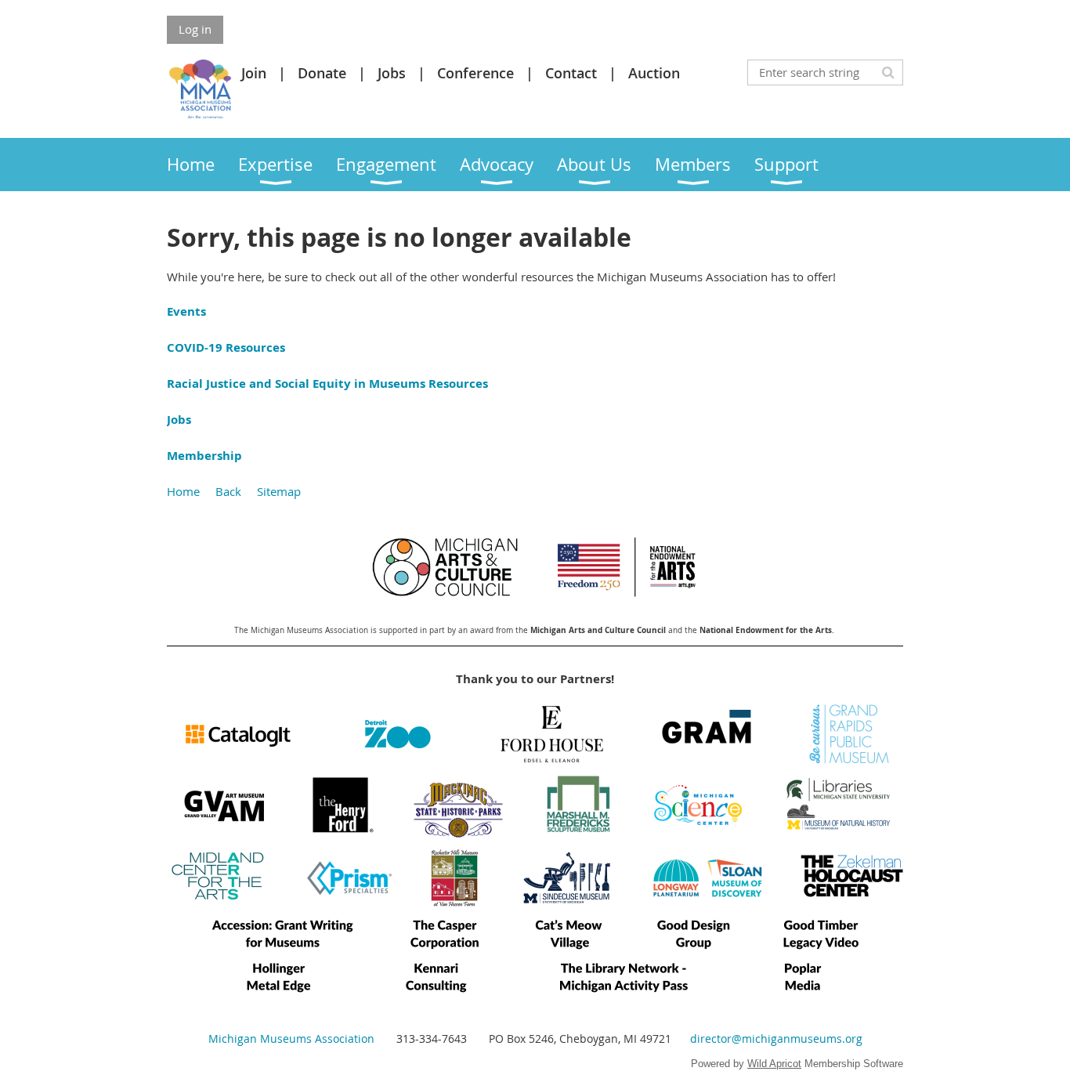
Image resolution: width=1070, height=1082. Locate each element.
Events (186, 311)
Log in (195, 29)
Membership (204, 455)
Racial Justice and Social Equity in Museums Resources (327, 383)
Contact (571, 72)
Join (253, 72)
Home (183, 491)
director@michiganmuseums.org (776, 1038)
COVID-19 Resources (226, 347)
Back (228, 491)
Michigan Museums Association (291, 1038)
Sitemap (279, 491)
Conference (475, 72)
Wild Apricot (774, 1063)
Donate (322, 72)
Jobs (392, 72)
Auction (654, 72)
